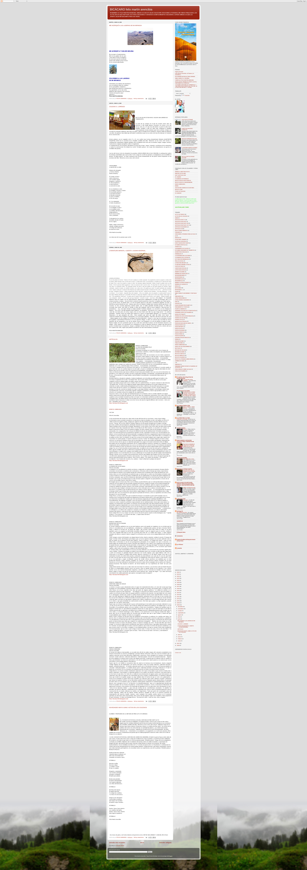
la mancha (179, 548)
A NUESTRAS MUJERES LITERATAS (187, 129)
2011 (178, 598)
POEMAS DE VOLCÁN (180, 317)
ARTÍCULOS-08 (179, 228)
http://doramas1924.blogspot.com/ (118, 574)
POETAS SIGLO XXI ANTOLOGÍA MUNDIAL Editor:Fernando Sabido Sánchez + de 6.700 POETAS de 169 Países (185, 484)
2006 (178, 645)
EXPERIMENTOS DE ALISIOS (182, 248)
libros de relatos (179, 261)
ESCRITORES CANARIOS (181, 239)
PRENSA (177, 339)
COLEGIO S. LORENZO (117, 106)
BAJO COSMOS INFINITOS (181, 230)
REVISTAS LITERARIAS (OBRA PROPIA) (184, 359)
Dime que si (185, 500)
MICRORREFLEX (179, 280)
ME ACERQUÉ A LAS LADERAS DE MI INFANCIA (125, 25)
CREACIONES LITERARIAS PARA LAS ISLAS (185, 234)
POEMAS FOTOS (179, 319)
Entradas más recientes (117, 842)
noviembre (181, 608)
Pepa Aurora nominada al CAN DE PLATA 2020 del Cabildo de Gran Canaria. (189, 445)
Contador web (178, 652)
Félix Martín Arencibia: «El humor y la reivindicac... (184, 74)
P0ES (176, 301)
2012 (178, 596)
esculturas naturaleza (180, 241)
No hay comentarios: (139, 98)
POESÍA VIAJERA (179, 335)
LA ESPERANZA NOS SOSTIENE (182, 255)
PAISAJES (177, 303)
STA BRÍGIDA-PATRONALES (182, 178)
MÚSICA (177, 286)
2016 (178, 588)
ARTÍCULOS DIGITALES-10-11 (182, 225)
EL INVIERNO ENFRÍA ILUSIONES (189, 147)
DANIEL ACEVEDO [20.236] (189, 487)
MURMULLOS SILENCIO (180, 284)
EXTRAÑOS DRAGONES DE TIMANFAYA (184, 250)
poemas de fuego (179, 314)
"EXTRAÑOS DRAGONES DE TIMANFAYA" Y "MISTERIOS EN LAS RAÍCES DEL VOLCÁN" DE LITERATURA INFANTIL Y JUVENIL (186, 86)
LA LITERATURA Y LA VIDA (183, 418)
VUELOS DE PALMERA (180, 371)
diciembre (180, 606)
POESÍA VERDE (178, 333)
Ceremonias (180, 536)
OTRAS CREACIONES (180, 298)
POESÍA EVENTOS (179, 325)
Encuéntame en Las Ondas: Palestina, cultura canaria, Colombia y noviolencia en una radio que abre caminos (189, 393)
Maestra (185, 429)
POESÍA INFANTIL (179, 326)
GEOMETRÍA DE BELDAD (181, 252)
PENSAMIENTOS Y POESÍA (181, 307)
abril (179, 634)
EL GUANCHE (178, 193)
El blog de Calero (181, 532)
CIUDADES (177, 232)
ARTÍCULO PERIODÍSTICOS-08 (189, 138)
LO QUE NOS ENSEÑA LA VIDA (182, 264)
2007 (178, 643)
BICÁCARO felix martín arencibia (131, 9)
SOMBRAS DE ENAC (180, 360)
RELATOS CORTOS (179, 353)
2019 (178, 582)
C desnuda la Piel (181, 498)
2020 (178, 580)
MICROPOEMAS (179, 277)
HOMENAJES (178, 253)
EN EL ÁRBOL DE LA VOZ (188, 459)
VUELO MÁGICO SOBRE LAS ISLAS (183, 369)
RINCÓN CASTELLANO (180, 173)
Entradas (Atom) (120, 845)
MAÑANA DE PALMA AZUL (181, 273)
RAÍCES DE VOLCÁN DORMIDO (182, 346)
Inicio (142, 842)
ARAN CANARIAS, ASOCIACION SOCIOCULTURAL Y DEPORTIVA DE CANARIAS (185, 441)
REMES (176, 186)
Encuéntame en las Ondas (183, 390)
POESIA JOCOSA (179, 328)
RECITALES (178, 348)
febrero (180, 638)
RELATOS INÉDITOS (180, 355)
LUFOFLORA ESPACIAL (180, 270)
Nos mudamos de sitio (182, 512)
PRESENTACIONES (179, 341)
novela (177, 291)
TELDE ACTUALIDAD (180, 191)
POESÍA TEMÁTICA (179, 332)
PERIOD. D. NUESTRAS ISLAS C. (182, 171)
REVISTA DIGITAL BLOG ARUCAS (183, 180)
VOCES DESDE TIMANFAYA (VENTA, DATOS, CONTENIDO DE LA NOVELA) (186, 82)
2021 (178, 578)
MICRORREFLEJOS (179, 278)
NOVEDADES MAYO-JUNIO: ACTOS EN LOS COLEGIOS (128, 707)
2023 (178, 574)
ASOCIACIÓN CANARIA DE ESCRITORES (184, 187)
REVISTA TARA (178, 189)
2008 (178, 604)
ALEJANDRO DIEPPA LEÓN (183, 405)
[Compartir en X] (152, 98)
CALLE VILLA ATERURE (187, 119)
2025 (178, 572)
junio (179, 619)
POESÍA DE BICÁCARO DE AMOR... (183, 323)
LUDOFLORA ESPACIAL (180, 268)
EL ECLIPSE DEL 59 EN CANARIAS (188, 380)
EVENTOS (177, 246)
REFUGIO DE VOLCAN (180, 350)
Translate (187, 95)
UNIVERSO (177, 364)
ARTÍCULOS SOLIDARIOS (181, 227)
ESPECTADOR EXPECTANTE (182, 243)
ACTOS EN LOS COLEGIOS (181, 216)
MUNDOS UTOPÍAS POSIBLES (182, 282)
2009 (178, 602)
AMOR (176, 218)
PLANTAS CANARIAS (180, 308)
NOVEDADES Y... (179, 289)
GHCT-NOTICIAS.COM (180, 175)
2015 (178, 590)
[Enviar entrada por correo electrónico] (146, 98)
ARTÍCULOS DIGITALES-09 (181, 223)
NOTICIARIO (178, 287)
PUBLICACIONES (179, 342)
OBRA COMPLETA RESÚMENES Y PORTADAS (186, 293)
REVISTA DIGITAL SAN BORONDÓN (183, 182)
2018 (178, 584)
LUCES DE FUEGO (179, 266)
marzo (179, 636)
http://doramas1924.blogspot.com (118, 403)
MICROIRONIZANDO (180, 275)
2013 (178, 594)
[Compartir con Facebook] (153, 98)
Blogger (170, 856)
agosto (180, 615)
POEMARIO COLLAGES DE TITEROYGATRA (185, 310)
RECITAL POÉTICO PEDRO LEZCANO (188, 157)
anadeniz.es (180, 521)
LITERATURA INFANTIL (180, 262)
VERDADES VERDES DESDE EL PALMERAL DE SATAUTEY (186, 366)
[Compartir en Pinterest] (155, 98)
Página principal (179, 71)
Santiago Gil (180, 511)
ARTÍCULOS (113, 339)
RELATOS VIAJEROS (180, 357)
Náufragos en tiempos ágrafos (184, 469)
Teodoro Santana (181, 428)
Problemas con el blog (182, 419)
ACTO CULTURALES (180, 214)
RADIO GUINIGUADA (180, 184)
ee (175, 235)
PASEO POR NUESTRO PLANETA (183, 305)
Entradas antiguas (165, 842)
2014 (178, 592)
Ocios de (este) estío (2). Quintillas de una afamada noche (189, 471)
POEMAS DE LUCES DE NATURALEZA (184, 316)
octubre (180, 610)
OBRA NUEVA (178, 296)
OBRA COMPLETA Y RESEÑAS (182, 78)
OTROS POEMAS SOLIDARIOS (182, 299)
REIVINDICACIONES (180, 351)
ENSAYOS (177, 237)
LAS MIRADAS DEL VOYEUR (181, 257)
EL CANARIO (178, 177)
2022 (178, 576)
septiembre (181, 612)
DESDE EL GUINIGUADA (115, 409)
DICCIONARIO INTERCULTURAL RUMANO (185, 76)
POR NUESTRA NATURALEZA (182, 337)
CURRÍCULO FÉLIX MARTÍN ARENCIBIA (184, 80)
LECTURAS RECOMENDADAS (182, 259)
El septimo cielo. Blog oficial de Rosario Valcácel (185, 377)
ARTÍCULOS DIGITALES (180, 221)
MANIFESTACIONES (180, 271)
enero (179, 640)
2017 (178, 586)
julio (179, 617)
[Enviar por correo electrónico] (149, 98)
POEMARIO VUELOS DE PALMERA (183, 312)
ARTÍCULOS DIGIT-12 (180, 219)
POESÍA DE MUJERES (182, 457)
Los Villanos (180, 544)
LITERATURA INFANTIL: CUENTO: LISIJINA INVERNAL (127, 250)
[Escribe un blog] (150, 98)
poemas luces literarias (181, 321)
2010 (178, 600)
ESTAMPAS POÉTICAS (180, 244)
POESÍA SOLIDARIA (179, 330)
